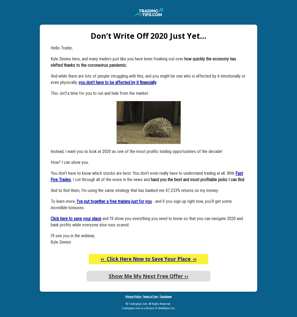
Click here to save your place (76, 218)
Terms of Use (150, 296)
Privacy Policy (133, 296)
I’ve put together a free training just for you (114, 201)
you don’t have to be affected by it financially (118, 82)
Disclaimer (166, 296)
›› (148, 276)
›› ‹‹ (149, 259)
